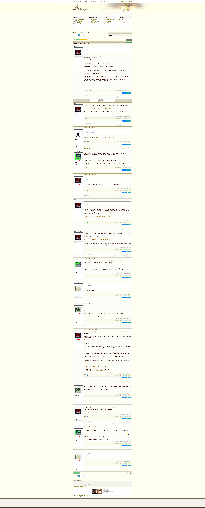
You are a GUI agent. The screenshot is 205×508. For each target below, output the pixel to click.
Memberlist (121, 21)
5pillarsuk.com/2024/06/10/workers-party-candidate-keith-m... (98, 339)
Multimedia (103, 1)
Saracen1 (78, 282)
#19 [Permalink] (86, 150)
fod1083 (79, 22)
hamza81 (107, 20)
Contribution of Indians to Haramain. (95, 21)
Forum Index (78, 495)
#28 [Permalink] (86, 405)
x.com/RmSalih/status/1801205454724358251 (94, 370)
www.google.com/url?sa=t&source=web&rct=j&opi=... (96, 239)
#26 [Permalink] (86, 329)
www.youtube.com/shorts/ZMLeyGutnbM (104, 137)
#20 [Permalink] (86, 174)
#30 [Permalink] (86, 450)
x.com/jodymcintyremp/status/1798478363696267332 (96, 186)
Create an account (125, 1)
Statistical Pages (122, 22)
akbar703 (78, 151)
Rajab (78, 304)
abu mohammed (80, 20)
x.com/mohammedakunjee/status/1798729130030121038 (97, 216)
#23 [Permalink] (86, 258)
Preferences (129, 39)
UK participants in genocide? (78, 486)
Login (131, 1)
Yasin (106, 24)
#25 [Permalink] (86, 303)
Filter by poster (84, 39)
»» (89, 35)
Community (97, 1)
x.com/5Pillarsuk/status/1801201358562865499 (95, 366)
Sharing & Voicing (83, 495)
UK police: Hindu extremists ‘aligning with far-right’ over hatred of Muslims (85, 485)
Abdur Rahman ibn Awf (78, 46)
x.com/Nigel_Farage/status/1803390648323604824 (96, 412)
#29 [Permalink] (86, 426)
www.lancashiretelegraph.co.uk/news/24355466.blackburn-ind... (99, 108)
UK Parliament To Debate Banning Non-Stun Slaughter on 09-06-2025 (85, 484)
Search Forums (122, 19)
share (124, 120)
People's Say (88, 495)
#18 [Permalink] (86, 127)
